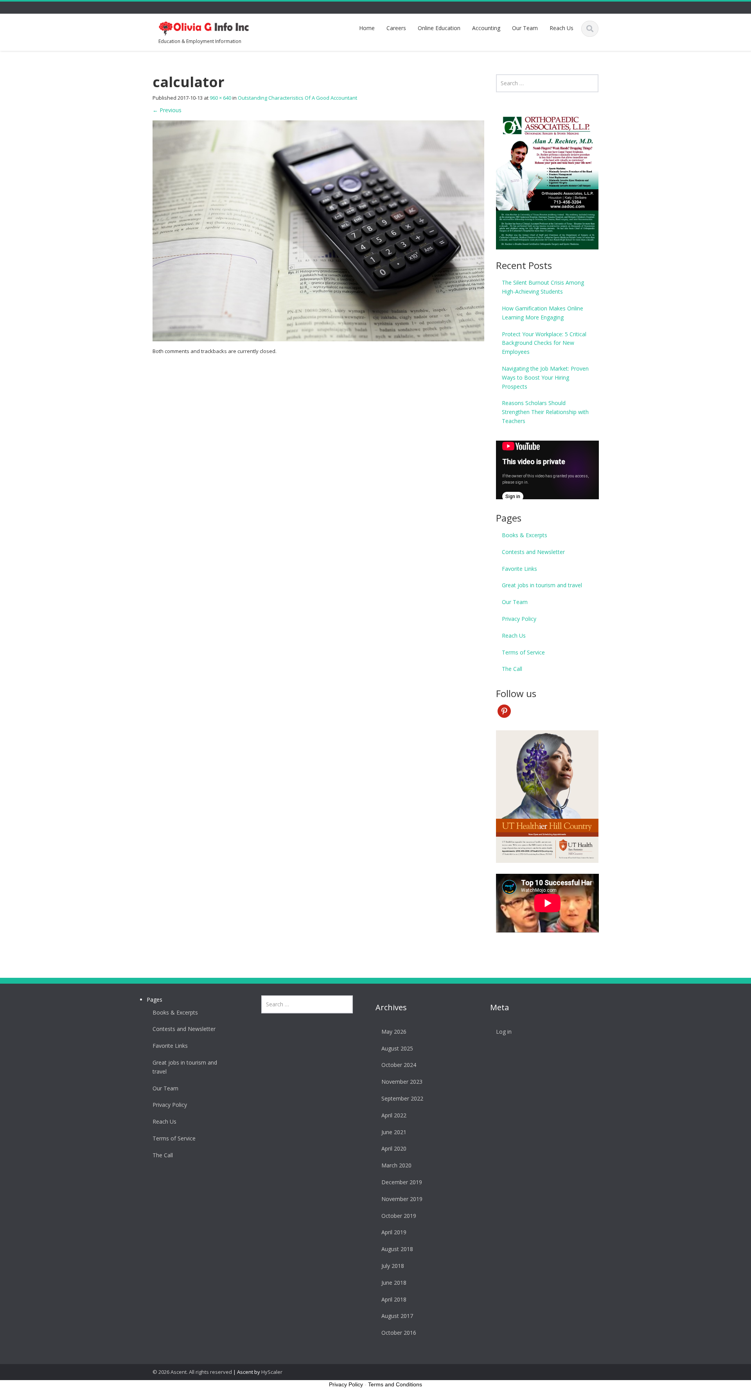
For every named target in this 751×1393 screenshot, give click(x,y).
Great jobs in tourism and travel (542, 585)
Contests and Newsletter (533, 552)
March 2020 (396, 1165)
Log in (504, 1031)
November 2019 (401, 1199)
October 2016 (398, 1332)
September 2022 (402, 1098)
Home (367, 28)
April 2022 (393, 1115)
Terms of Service (523, 652)
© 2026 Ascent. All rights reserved (192, 1371)
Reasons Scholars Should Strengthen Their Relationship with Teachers (545, 412)
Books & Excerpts (524, 535)
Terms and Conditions (395, 1384)
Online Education (439, 28)
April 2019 (393, 1232)
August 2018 (397, 1249)
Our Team (525, 28)
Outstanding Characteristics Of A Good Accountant (297, 97)
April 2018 (393, 1299)
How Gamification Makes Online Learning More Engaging (542, 313)
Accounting (486, 28)
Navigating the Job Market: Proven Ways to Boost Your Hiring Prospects (545, 377)
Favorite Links (519, 568)
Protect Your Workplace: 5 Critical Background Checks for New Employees (544, 343)
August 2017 (397, 1315)
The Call (512, 668)
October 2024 (398, 1065)
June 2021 (393, 1132)
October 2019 (398, 1215)
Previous (167, 110)
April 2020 (393, 1148)
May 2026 (393, 1031)
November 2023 (401, 1081)
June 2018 (393, 1282)
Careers (396, 28)
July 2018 (392, 1265)
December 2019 (401, 1182)
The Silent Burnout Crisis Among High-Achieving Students (543, 287)
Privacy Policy (519, 618)
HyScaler (271, 1371)
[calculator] (318, 230)
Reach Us (561, 28)
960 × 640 (220, 97)
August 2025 (397, 1048)
